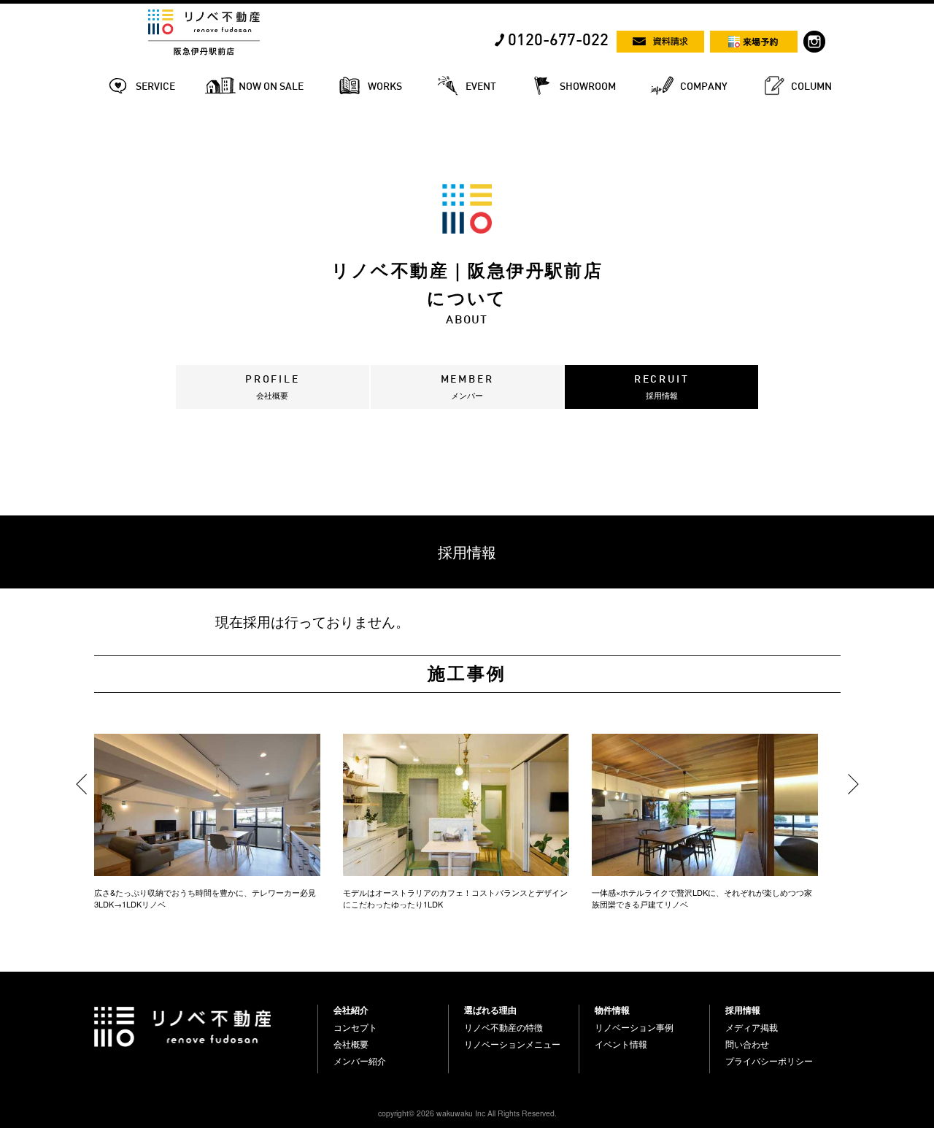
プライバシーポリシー (769, 1060)
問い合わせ (747, 1044)
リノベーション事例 (634, 1027)
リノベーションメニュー (512, 1044)
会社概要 (350, 1044)
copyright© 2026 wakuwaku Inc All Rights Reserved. (467, 1113)
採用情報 (742, 1009)
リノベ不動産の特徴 (503, 1027)
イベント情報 (621, 1044)
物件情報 (612, 1009)
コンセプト (355, 1027)
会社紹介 (350, 1009)
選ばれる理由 (490, 1009)
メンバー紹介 (359, 1060)
